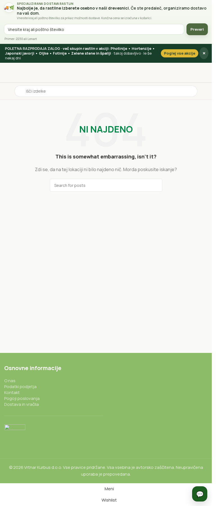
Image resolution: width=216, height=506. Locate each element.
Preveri (197, 29)
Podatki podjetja (20, 386)
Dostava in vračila (21, 404)
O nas (9, 381)
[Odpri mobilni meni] (6, 91)
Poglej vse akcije (179, 53)
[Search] (155, 185)
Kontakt (12, 392)
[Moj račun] (205, 91)
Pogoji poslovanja (22, 398)
